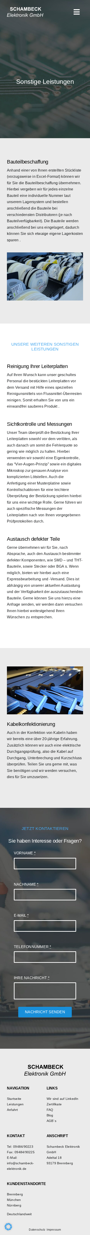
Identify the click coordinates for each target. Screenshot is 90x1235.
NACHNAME (26, 884)
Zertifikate (54, 1104)
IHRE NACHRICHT (31, 978)
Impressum (54, 1229)
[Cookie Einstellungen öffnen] (8, 1229)
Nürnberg (14, 1205)
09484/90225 (25, 1152)
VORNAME (25, 853)
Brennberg (15, 1194)
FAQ (50, 1110)
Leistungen (15, 1104)
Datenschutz (37, 1229)
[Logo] (25, 9)
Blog (50, 1115)
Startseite (14, 1099)
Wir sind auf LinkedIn (62, 1099)
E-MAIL (21, 915)
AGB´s (51, 1121)
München (14, 1200)
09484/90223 (23, 1146)
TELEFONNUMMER (32, 947)
